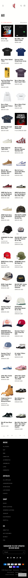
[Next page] (24, 435)
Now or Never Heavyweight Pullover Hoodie (7, 106)
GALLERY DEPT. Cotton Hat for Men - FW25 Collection (21, 286)
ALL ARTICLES (7, 480)
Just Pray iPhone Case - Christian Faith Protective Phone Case (7, 83)
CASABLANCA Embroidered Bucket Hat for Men (20, 308)
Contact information (10, 574)
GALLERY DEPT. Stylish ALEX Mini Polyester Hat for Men (21, 239)
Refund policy (16, 570)
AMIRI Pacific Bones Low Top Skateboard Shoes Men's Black (20, 194)
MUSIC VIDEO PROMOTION (18, 127)
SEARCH (5, 536)
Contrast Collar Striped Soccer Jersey (20, 60)
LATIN (4, 466)
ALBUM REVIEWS (7, 483)
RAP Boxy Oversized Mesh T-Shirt (6, 127)
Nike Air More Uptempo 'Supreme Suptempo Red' (20, 149)
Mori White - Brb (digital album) (19, 39)
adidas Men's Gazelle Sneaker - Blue (6, 376)
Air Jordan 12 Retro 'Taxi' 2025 (20, 354)
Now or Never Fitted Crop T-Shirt (20, 105)
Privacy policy (23, 570)
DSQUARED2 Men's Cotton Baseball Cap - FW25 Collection (7, 332)
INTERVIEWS (6, 486)
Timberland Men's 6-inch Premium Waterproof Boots (6, 399)
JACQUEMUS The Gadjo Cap (7, 238)
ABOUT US (6, 530)
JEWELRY (5, 513)
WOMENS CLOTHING (8, 510)
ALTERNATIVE (6, 460)
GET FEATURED (7, 533)
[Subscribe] (23, 552)
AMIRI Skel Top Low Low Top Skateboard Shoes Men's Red (6, 194)
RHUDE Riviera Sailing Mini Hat (7, 262)
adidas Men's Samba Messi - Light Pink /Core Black (20, 377)
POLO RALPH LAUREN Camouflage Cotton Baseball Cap (20, 216)
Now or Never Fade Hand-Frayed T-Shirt (20, 81)
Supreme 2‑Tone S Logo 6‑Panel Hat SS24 (6, 308)
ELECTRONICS (7, 516)
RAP (4, 450)
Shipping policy (18, 572)
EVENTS (5, 493)
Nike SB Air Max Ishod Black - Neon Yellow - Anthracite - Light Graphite (21, 425)
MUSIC (5, 503)
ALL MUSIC (6, 446)
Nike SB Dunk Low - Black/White (20, 398)
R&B (4, 453)
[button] (3, 5)
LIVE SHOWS (6, 490)
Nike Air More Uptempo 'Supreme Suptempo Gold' (6, 171)
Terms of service (10, 572)
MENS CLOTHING (7, 506)
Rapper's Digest (8, 570)
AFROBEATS (6, 463)
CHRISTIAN (6, 456)
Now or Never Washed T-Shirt (7, 60)
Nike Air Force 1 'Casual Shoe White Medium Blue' (20, 171)
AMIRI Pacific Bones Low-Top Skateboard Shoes (6, 216)
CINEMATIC (6, 470)
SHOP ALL (5, 520)
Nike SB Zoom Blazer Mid (6, 423)
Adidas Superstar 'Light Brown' (5, 148)
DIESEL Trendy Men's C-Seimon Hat (6, 285)
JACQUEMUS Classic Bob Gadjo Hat (20, 262)
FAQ (4, 540)
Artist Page (4, 38)
